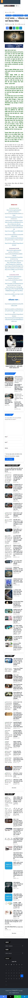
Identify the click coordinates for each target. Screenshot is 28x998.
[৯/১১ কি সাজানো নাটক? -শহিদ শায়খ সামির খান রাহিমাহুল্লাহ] (8, 561)
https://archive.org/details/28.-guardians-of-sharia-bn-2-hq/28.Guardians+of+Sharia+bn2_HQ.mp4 (14, 218)
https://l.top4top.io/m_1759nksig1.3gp (14, 287)
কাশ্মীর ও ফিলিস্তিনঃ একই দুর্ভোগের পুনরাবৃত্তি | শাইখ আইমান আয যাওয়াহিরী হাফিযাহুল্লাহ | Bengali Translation (17, 800)
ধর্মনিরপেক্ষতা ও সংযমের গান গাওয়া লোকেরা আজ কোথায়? (17, 775)
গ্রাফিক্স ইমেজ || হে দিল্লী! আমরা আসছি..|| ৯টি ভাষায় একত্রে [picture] (17, 781)
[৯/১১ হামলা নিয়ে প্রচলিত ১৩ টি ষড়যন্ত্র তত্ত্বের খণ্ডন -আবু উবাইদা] (8, 638)
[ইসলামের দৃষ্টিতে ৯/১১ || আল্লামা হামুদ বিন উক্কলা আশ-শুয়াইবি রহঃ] (8, 530)
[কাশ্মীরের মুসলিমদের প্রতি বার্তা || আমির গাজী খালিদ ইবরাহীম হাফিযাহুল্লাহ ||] (8, 848)
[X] (10, 28)
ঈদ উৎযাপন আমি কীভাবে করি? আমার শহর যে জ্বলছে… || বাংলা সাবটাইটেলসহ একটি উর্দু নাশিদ (19, 404)
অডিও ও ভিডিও (12, 12)
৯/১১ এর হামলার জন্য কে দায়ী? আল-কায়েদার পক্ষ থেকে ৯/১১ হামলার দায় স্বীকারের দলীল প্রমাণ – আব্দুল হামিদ (17, 619)
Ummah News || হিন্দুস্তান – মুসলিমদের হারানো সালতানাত (18, 670)
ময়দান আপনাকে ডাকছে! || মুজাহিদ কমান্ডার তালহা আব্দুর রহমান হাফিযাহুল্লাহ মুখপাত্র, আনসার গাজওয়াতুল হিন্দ (18, 855)
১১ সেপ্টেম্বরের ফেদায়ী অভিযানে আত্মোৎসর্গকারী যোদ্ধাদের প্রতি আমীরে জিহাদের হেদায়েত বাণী (17, 592)
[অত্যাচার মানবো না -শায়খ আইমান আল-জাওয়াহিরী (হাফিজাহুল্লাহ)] (8, 515)
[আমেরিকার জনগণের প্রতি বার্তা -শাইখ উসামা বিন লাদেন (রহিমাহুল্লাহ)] (8, 611)
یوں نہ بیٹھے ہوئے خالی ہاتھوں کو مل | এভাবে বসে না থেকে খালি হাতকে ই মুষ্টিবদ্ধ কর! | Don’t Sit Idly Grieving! (18, 811)
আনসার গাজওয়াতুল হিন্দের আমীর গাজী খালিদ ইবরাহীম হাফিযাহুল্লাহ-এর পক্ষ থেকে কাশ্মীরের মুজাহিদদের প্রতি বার (18, 873)
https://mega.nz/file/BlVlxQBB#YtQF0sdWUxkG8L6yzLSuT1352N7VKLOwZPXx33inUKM (14, 227)
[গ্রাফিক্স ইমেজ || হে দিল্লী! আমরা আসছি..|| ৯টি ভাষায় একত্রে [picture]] (8, 782)
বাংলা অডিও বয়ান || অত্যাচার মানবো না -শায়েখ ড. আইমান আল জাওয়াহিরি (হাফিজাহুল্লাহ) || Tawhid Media (18, 522)
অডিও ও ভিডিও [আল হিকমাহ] (18, 15)
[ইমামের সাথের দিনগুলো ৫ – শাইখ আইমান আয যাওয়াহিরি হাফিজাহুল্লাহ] (9, 379)
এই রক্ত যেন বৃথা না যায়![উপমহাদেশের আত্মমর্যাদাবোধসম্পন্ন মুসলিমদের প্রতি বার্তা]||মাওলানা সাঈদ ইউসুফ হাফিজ (17, 705)
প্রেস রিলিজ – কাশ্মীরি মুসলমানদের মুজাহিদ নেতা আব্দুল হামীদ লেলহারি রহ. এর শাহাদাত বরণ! (17, 905)
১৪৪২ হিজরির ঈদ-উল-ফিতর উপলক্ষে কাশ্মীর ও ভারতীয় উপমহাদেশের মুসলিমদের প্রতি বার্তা (18, 840)
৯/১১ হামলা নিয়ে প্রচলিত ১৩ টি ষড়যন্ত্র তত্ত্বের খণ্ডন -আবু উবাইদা (17, 638)
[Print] (6, 330)
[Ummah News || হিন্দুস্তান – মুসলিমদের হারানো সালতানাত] (8, 670)
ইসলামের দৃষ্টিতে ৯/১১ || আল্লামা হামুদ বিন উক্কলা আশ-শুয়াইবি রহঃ (17, 531)
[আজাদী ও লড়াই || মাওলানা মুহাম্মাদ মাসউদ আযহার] (8, 865)
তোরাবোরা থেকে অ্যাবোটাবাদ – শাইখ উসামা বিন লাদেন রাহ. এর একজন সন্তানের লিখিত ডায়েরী (18, 570)
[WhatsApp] (17, 28)
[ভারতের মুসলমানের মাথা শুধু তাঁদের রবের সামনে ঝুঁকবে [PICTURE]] (8, 768)
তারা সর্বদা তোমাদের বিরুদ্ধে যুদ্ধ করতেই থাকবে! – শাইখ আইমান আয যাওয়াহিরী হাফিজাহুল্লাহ (18, 604)
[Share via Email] (19, 327)
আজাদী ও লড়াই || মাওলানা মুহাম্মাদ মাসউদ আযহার (18, 863)
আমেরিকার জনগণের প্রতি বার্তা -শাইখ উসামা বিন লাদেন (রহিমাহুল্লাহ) (17, 611)
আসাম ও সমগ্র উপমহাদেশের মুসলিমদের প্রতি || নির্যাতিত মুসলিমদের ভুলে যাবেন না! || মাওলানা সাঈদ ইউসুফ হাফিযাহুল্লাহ (18, 678)
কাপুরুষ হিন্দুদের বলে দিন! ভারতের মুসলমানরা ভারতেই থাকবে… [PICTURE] (18, 759)
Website (6, 448)
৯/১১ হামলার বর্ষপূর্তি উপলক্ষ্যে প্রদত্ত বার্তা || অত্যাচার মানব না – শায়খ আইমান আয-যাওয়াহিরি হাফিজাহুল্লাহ (17, 538)
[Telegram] (20, 28)
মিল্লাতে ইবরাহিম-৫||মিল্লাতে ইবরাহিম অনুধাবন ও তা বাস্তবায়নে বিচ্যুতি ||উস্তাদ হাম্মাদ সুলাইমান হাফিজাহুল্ (19, 387)
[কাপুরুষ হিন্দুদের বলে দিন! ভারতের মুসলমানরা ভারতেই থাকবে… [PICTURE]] (8, 761)
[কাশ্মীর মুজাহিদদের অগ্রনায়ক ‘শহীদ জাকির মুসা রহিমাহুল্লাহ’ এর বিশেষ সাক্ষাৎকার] (8, 887)
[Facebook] (7, 28)
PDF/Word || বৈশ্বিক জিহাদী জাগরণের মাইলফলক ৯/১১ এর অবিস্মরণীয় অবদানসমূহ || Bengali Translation (17, 646)
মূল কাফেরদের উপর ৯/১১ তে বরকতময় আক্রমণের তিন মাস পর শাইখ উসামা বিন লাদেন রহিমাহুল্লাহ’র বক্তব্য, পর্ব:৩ (18, 487)
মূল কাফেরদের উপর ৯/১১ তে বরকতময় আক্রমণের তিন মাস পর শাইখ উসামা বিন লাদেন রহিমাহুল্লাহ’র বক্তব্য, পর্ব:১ (18, 506)
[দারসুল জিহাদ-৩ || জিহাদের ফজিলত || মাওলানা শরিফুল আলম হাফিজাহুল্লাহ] (9, 396)
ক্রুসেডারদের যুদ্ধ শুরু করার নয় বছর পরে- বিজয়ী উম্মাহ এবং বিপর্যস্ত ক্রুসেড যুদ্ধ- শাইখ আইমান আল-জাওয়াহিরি (18, 477)
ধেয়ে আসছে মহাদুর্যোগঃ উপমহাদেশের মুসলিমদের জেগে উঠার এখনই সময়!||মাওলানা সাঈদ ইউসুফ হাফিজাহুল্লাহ (17, 733)
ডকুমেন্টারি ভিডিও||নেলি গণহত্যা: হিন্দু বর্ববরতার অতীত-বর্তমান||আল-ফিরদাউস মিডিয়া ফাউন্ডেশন (18, 725)
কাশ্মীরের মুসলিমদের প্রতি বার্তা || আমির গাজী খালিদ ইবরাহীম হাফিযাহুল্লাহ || (17, 848)
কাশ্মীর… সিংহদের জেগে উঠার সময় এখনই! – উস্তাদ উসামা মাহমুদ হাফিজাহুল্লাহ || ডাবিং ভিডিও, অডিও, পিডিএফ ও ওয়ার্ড (18, 913)
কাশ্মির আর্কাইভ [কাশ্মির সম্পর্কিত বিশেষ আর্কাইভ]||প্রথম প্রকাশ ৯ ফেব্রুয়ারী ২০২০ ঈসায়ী (18, 896)
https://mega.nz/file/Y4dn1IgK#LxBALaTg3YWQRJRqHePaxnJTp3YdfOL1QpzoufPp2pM (14, 290)
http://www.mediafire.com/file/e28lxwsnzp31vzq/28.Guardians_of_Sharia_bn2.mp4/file (14, 239)
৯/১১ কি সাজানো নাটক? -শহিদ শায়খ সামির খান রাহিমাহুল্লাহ (17, 562)
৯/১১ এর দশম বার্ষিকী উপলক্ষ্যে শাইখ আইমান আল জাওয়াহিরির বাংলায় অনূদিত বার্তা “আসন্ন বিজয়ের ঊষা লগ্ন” (14, 470)
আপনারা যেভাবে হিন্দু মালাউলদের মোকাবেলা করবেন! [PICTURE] (17, 753)
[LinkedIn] (14, 28)
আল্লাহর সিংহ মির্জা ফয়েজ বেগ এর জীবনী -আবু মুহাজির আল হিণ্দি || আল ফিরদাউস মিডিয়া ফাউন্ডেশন (18, 687)
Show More (14, 787)
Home (7, 12)
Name (6, 436)
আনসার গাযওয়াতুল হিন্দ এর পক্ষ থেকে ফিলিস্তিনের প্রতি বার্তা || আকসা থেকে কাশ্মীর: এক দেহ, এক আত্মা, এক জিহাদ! (18, 831)
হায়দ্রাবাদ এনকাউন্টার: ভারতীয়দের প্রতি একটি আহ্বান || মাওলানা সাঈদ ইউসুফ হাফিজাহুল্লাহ (17, 744)
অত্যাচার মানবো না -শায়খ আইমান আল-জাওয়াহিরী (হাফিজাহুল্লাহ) (17, 514)
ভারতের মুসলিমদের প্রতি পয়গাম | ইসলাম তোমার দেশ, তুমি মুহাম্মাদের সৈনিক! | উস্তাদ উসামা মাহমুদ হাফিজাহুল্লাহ (18, 695)
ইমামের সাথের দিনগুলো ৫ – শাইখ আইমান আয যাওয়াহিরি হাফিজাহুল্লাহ (9, 384)
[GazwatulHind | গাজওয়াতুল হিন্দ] (9, 6)
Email (6, 442)
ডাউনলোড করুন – (14, 300)
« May (6, 985)
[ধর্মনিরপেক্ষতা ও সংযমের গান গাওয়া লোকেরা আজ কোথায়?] (8, 775)
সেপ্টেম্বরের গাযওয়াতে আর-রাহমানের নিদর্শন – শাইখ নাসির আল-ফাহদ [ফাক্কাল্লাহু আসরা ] (18, 581)
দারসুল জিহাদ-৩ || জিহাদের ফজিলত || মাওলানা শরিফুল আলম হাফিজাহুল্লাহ (9, 401)
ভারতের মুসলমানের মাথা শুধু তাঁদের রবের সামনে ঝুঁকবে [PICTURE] (17, 768)
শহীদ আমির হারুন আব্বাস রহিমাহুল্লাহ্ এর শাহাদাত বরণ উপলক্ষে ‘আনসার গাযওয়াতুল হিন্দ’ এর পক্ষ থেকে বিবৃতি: (13, 922)
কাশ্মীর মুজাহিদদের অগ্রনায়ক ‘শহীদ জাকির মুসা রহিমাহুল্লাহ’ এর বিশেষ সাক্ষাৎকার (18, 885)
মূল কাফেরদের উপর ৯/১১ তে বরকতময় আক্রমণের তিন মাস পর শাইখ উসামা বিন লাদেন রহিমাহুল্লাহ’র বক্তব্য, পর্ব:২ (18, 497)
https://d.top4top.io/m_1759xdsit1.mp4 (14, 264)
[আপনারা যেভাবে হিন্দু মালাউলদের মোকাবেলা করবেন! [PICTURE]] (8, 754)
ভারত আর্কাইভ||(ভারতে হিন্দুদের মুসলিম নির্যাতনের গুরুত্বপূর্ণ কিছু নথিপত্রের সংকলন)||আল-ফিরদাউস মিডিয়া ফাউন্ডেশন (17, 716)
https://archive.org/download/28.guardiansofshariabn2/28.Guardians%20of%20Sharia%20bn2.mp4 (14, 319)
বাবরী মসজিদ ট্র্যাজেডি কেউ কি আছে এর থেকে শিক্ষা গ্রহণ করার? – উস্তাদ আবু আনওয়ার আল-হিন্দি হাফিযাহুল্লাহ (18, 661)
